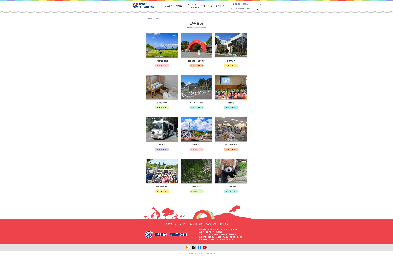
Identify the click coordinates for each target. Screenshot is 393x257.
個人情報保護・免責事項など (217, 224)
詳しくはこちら (161, 65)
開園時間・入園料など (241, 4)
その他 (218, 6)
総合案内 (168, 6)
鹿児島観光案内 (196, 224)
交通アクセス (207, 6)
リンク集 (183, 224)
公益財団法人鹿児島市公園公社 (221, 239)
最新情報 (179, 6)
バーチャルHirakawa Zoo (192, 6)
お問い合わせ (171, 224)
